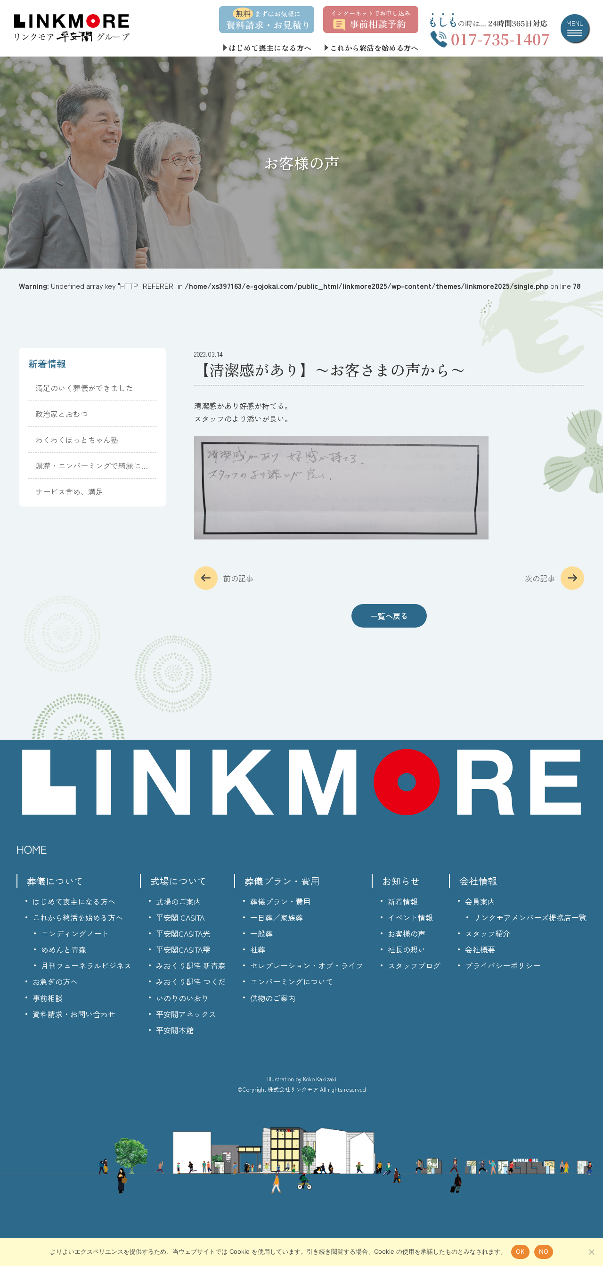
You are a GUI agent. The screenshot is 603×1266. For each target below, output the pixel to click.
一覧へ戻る (389, 615)
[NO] (591, 1252)
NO (544, 1251)
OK (520, 1251)
